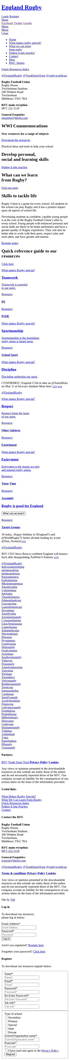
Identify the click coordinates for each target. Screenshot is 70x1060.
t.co (55, 386)
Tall (12, 899)
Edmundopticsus (11, 600)
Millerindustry (9, 717)
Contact (13, 56)
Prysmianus (8, 640)
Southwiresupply (11, 657)
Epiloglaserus (9, 580)
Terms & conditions (13, 873)
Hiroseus (6, 637)
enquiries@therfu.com (14, 118)
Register (14, 16)
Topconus (7, 670)
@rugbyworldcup (56, 75)
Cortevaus (7, 724)
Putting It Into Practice (14, 806)
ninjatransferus (10, 570)
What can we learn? (13, 513)
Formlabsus (8, 710)
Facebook (7, 23)
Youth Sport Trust (18, 762)
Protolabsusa (8, 714)
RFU (4, 762)
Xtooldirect (8, 677)
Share (4, 19)
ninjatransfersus (10, 573)
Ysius (4, 737)
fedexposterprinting (12, 566)
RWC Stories (16, 63)
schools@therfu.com (13, 860)
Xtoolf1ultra (8, 613)
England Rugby (21, 7)
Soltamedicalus (10, 630)
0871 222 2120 (10, 850)
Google (27, 23)
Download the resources (15, 140)
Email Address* (10, 923)
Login (5, 16)
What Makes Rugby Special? (18, 796)
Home (12, 39)
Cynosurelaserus (11, 620)
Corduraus (7, 694)
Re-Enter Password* (16, 995)
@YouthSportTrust (34, 75)
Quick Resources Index (15, 69)
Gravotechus (8, 603)
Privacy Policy (39, 762)
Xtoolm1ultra (9, 586)
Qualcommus (9, 650)
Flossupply (7, 663)
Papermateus (8, 740)
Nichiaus (6, 673)
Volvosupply (8, 680)
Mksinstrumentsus (12, 583)
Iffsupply (6, 744)
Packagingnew (10, 576)
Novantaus (7, 610)
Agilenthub (8, 734)
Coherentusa (8, 590)
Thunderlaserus (10, 597)
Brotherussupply (11, 684)
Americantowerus (11, 667)
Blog (12, 59)
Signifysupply (9, 697)
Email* (8, 981)
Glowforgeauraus (11, 623)
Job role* (9, 1002)
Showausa (7, 720)
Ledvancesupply (11, 707)
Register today (9, 243)
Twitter (18, 23)
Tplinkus (6, 730)
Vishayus (6, 660)
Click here (7, 264)
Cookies (54, 762)
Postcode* (10, 1043)
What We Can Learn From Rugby (21, 799)
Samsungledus (9, 690)
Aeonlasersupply (11, 617)
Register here (36, 945)
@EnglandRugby (11, 75)
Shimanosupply (10, 727)
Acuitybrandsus (10, 700)
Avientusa (7, 653)
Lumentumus (9, 627)
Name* (8, 973)
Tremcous (7, 687)
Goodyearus (8, 643)
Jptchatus (6, 593)
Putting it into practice (22, 52)
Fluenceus (7, 704)
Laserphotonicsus (11, 607)
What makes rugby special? (25, 42)
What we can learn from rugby (20, 48)
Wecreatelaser (9, 633)
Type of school (13, 1013)
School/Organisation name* (20, 1035)
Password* (7, 931)
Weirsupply (8, 647)
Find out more (9, 187)
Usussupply (8, 747)
